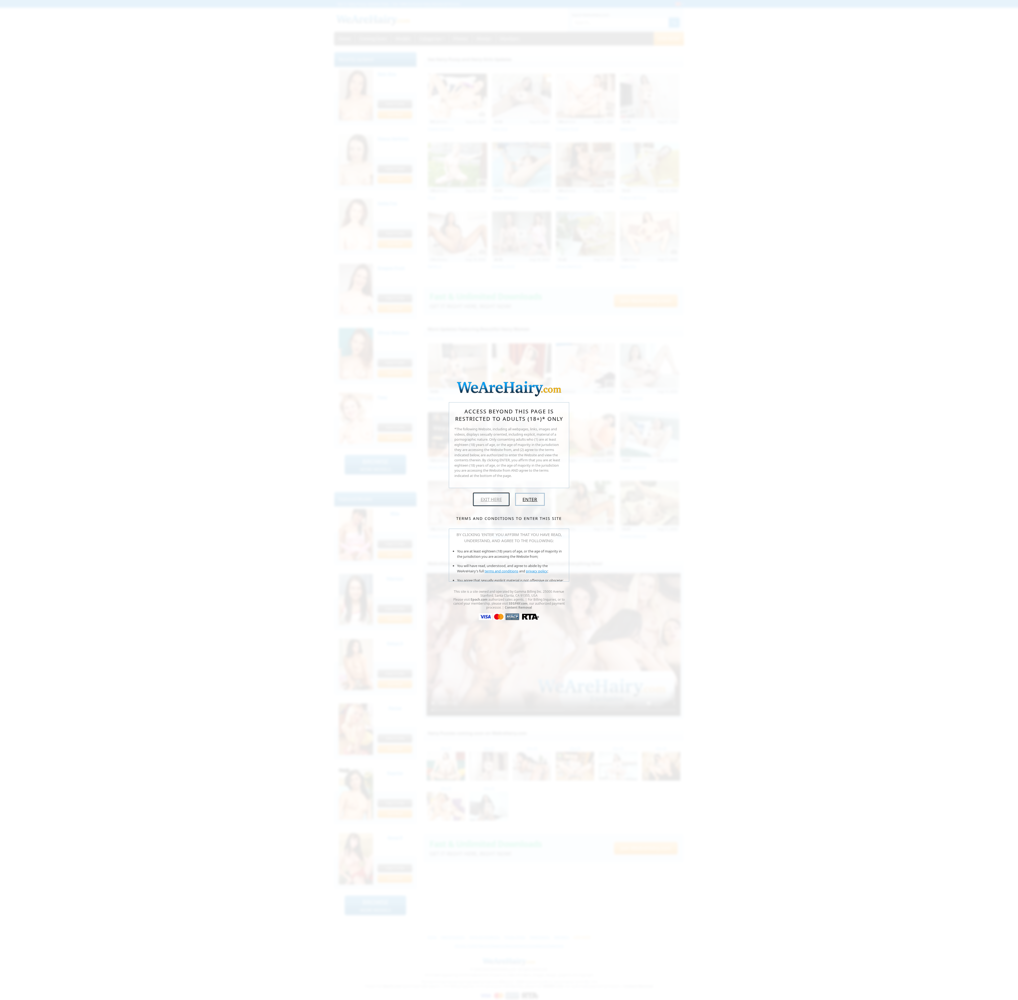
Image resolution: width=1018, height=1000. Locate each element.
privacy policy (536, 571)
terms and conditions (501, 571)
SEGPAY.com (518, 603)
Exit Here (491, 499)
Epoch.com (479, 599)
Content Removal (518, 607)
